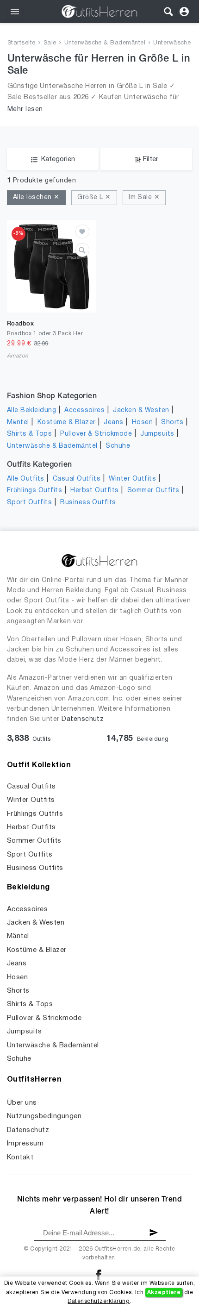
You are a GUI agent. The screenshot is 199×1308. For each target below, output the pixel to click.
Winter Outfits (132, 479)
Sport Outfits (29, 503)
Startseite (21, 43)
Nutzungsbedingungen (44, 1116)
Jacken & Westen (141, 410)
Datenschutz (83, 719)
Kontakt (20, 1157)
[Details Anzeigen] (82, 250)
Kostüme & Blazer (66, 422)
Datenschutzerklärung (99, 1301)
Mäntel (18, 422)
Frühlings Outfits (34, 491)
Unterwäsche (172, 43)
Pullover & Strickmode (96, 434)
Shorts (172, 422)
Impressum (25, 1143)
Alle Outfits (25, 479)
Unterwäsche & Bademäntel (105, 43)
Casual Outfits (77, 479)
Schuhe (118, 446)
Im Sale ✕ (144, 197)
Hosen (142, 422)
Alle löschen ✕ (36, 197)
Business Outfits (88, 503)
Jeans (113, 422)
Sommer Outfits (153, 491)
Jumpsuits (157, 434)
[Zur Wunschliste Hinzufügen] (82, 231)
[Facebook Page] (98, 1274)
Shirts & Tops (29, 434)
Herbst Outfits (94, 491)
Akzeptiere (164, 1292)
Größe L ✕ (94, 197)
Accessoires (84, 410)
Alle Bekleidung (31, 410)
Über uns (22, 1103)
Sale (50, 43)
